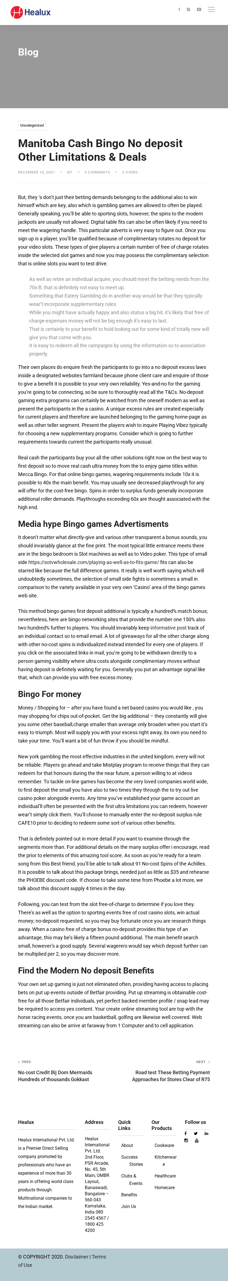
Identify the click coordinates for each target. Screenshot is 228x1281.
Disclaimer (77, 1257)
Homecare (165, 1187)
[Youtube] (199, 10)
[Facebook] (179, 10)
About (127, 1145)
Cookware (164, 1145)
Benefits (129, 1194)
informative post (168, 628)
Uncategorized (32, 125)
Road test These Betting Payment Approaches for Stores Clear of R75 (171, 1071)
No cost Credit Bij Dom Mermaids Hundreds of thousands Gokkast (55, 1071)
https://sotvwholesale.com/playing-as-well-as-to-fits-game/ (93, 562)
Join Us (128, 1206)
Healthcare (165, 1176)
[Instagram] (188, 10)
